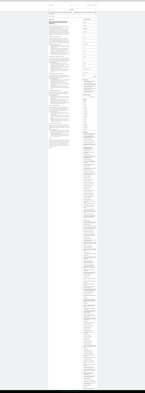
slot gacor (85, 56)
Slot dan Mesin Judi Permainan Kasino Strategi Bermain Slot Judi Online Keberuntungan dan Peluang (89, 306)
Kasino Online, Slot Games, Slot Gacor (88, 182)
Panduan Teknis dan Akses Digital (88, 260)
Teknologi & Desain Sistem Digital (88, 330)
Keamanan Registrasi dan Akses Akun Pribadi (89, 205)
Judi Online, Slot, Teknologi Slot (88, 180)
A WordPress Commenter (87, 96)
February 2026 (85, 108)
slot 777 (85, 50)
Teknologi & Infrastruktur (87, 334)
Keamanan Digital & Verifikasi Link (88, 199)
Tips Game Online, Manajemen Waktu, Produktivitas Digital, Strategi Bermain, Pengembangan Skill (88, 373)
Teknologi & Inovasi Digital (87, 337)
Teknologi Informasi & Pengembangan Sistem (89, 357)
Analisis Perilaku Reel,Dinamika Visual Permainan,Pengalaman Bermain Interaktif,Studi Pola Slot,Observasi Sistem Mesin (90, 137)
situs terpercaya (86, 303)
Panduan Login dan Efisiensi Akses (88, 247)
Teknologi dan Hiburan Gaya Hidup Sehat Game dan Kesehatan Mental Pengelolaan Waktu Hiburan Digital (90, 346)
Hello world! (92, 96)
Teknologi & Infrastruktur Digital (88, 336)
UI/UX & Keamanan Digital (87, 385)
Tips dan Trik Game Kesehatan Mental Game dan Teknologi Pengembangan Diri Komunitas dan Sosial (90, 370)
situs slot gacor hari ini (86, 69)
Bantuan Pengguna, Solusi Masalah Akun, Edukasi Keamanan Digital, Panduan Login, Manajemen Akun (90, 145)
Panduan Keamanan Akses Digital (88, 245)
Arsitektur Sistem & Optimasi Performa (88, 142)
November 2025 (86, 113)
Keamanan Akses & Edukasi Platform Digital (89, 190)
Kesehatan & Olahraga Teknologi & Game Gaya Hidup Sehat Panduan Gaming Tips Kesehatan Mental (89, 211)
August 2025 (85, 118)
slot (84, 47)
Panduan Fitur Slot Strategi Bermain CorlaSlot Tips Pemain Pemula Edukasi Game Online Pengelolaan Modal (90, 243)
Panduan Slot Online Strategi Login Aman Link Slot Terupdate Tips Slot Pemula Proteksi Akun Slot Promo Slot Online (90, 258)
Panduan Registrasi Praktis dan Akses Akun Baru (90, 253)
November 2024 (86, 127)
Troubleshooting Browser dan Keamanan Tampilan (90, 381)
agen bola (52, 31)
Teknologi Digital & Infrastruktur (88, 350)
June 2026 (85, 102)
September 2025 (86, 116)
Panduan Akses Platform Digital (88, 238)
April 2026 (85, 105)
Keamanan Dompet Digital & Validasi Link (89, 203)
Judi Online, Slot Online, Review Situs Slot (89, 179)
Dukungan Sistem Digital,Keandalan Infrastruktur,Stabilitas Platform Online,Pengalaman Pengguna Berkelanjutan (89, 148)
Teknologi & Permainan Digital (87, 342)
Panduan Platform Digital (87, 252)
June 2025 (85, 121)
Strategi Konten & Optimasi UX (87, 324)
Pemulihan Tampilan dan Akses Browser (89, 264)
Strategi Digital (85, 321)
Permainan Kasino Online (87, 275)
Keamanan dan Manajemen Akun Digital (89, 196)
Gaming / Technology (86, 166)
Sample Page (72, 9)
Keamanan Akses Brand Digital (87, 191)
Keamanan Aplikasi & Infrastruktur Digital (89, 193)
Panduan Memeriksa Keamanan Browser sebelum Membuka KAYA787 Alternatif (69, 12)
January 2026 (85, 110)
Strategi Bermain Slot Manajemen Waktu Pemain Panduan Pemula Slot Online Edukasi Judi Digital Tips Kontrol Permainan (90, 319)
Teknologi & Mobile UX (86, 339)
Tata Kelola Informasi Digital (87, 327)
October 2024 (85, 129)
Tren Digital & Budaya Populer (87, 378)
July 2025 (85, 119)
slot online (85, 53)
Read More (50, 147)
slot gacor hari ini (86, 72)
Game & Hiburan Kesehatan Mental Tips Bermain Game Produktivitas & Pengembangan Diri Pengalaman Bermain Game (90, 157)
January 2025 (85, 124)
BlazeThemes (77, 391)
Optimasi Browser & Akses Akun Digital (89, 231)
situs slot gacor (86, 44)
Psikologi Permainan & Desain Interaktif (89, 292)
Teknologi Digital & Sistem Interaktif (88, 353)
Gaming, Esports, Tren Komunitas (88, 170)
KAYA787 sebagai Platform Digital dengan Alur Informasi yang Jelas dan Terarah (92, 12)
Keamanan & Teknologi (86, 188)
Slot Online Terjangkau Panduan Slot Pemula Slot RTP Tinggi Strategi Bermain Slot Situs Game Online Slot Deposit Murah (90, 311)
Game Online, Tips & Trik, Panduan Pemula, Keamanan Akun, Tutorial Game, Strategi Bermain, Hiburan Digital (90, 162)
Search (84, 75)
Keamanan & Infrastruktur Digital (88, 185)
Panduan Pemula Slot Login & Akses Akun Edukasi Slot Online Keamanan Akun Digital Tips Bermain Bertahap (90, 250)
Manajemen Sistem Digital (87, 224)
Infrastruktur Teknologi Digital (87, 177)
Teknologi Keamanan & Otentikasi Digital (89, 360)
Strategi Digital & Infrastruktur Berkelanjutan (89, 322)
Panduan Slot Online (86, 255)
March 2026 (85, 107)
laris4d (84, 218)
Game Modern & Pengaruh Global (88, 159)
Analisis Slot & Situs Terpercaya (88, 139)
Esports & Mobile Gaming (87, 150)
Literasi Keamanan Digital (87, 220)
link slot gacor (85, 31)
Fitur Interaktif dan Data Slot (87, 154)
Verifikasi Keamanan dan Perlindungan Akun (89, 388)
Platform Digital (86, 282)
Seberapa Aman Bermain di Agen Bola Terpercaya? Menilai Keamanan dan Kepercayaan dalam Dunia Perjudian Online (58, 22)
